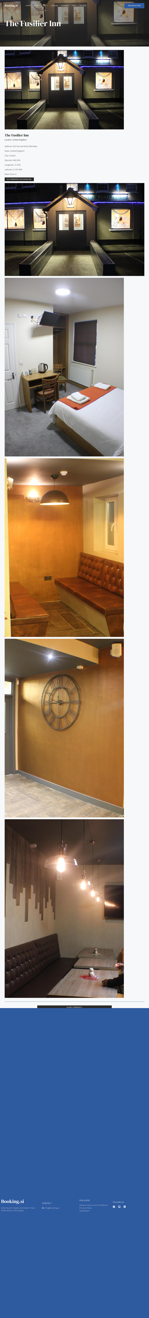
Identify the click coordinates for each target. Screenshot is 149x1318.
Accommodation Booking (19, 179)
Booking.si (11, 5)
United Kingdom (19, 139)
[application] (47, 5)
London (8, 139)
